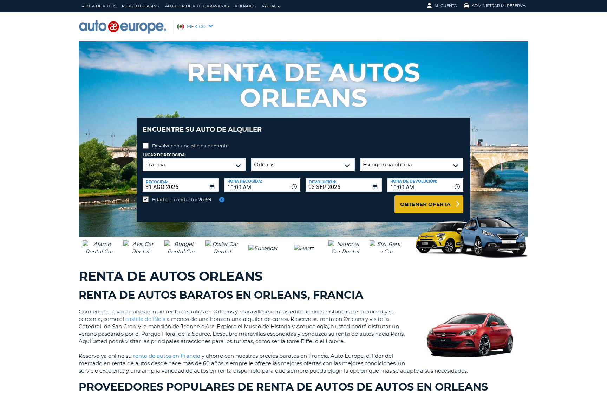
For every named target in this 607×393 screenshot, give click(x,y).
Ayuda (268, 6)
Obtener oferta (425, 204)
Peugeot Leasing (140, 6)
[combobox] (262, 185)
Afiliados (245, 6)
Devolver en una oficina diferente (190, 145)
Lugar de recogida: (164, 155)
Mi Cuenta (446, 5)
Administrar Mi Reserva (499, 5)
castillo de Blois (145, 319)
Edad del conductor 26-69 (181, 199)
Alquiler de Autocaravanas (197, 6)
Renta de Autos (98, 6)
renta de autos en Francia (166, 356)
